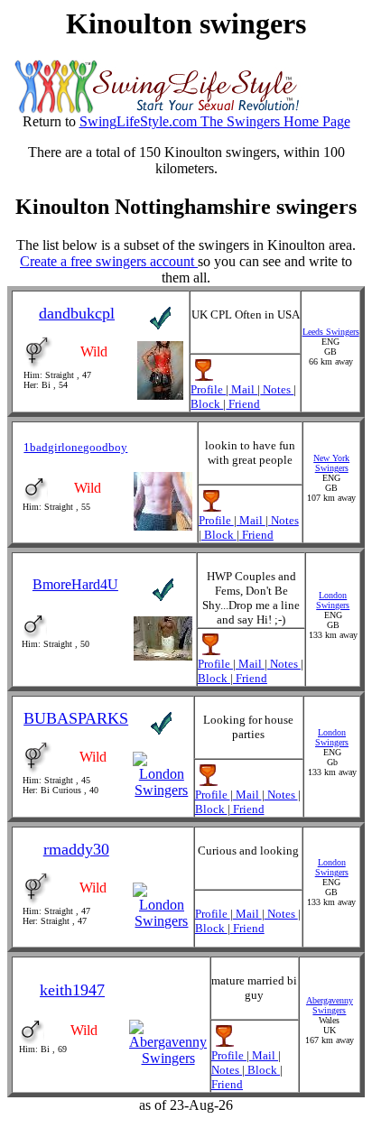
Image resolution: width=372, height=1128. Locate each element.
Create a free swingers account (109, 261)
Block (207, 404)
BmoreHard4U (75, 584)
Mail (242, 389)
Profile (208, 389)
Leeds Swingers (330, 332)
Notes (276, 389)
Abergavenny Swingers (329, 1005)
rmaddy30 (76, 849)
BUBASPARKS (75, 718)
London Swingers (332, 600)
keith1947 (72, 990)
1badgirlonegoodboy (75, 447)
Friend (243, 404)
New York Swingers (331, 463)
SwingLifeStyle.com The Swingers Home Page (214, 121)
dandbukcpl (77, 313)
